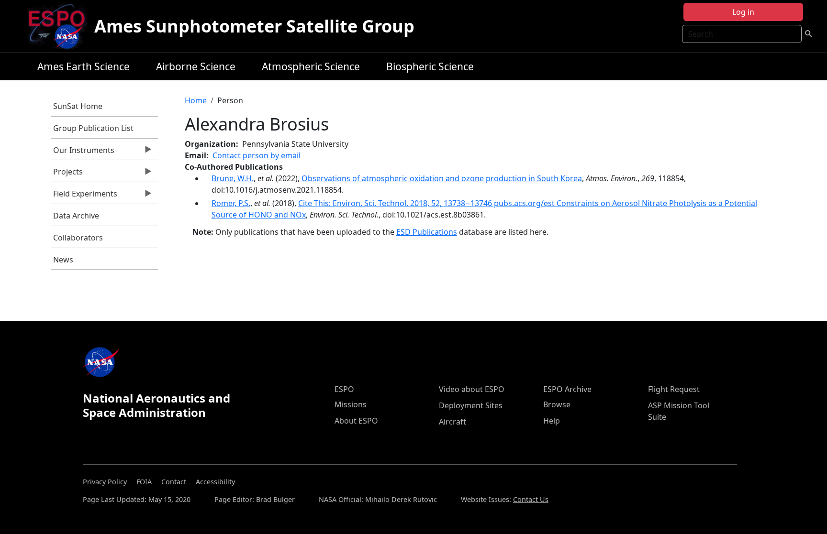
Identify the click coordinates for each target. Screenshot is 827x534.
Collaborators (78, 237)
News (63, 259)
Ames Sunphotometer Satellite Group (254, 26)
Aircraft (452, 421)
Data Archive (76, 215)
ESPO (344, 389)
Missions (351, 404)
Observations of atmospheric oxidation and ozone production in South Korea (442, 178)
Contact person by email (256, 155)
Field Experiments (84, 196)
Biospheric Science (430, 66)
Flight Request (674, 389)
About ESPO (356, 420)
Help (551, 420)
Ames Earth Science (83, 66)
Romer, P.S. (231, 203)
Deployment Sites (471, 405)
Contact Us (530, 499)
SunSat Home (77, 106)
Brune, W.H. (233, 178)
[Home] (60, 26)
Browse (556, 404)
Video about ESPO (471, 389)
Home (196, 100)
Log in (743, 12)
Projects (67, 174)
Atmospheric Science (311, 66)
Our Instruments (82, 152)
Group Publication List (93, 128)
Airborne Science (195, 66)
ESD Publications (426, 232)
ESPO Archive (567, 389)
